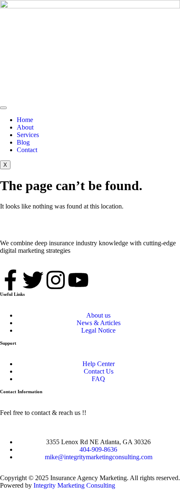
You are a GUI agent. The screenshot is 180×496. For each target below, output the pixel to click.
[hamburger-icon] (3, 108)
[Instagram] (55, 280)
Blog (23, 142)
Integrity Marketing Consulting (74, 485)
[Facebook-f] (10, 280)
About (25, 127)
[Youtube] (78, 280)
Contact (27, 149)
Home (25, 119)
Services (28, 134)
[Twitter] (33, 280)
